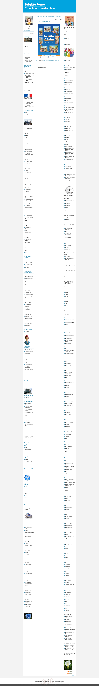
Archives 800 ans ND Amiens (70, 67)
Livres (66, 471)
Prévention (67, 518)
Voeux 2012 (67, 601)
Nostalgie (26, 585)
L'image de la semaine (69, 444)
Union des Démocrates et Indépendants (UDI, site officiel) (69, 149)
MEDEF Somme (27, 90)
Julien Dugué (67, 121)
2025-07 (66, 298)
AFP (26, 522)
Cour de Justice (27, 418)
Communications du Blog (69, 353)
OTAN (26, 499)
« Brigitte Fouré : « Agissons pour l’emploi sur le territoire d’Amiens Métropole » (49, 16)
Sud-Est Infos (67, 566)
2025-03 (66, 303)
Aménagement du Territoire (69, 322)
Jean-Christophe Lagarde (69, 107)
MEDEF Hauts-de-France (29, 88)
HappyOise (27, 566)
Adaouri (66, 645)
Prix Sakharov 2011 (68, 529)
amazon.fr (26, 135)
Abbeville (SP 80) (28, 274)
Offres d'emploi (67, 500)
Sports (66, 562)
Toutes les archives (68, 307)
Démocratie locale (68, 363)
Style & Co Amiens (28, 604)
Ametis (26, 137)
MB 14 (66, 132)
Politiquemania (67, 249)
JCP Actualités (67, 428)
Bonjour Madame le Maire (69, 338)
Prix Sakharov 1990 (68, 520)
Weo (26, 609)
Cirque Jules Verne (28, 168)
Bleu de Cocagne (28, 156)
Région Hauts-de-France (69, 536)
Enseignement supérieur (69, 394)
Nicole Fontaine (67, 135)
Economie (67, 385)
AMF (26, 112)
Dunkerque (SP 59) (28, 302)
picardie (65, 282)
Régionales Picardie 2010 (69, 538)
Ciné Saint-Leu (27, 163)
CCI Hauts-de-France (28, 71)
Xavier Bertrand (68, 166)
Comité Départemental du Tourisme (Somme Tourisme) (29, 76)
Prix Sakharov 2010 (68, 527)
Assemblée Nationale (28, 349)
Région (66, 534)
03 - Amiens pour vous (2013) (70, 180)
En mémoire (67, 392)
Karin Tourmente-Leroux (69, 123)
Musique (66, 498)
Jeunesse (67, 436)
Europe (66, 398)
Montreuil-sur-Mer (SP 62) (29, 312)
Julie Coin (67, 119)
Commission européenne (29, 412)
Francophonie (67, 412)
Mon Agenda (67, 477)
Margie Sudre (67, 128)
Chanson (66, 346)
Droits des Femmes (68, 380)
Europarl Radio (27, 422)
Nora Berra (67, 137)
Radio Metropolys (28, 592)
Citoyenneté (67, 348)
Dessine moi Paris (68, 365)
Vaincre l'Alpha (67, 582)
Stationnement (67, 564)
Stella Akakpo (67, 144)
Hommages (67, 424)
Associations (67, 330)
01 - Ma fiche (67, 256)
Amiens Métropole (68, 326)
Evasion (26, 552)
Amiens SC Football (28, 147)
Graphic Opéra (67, 100)
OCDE (26, 490)
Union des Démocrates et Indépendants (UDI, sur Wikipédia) (69, 153)
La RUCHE (67, 448)
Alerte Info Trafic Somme (69, 317)
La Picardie (27, 331)
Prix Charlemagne (67, 283)
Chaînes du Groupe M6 (29, 538)
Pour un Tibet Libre (68, 516)
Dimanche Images (68, 370)
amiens (69, 281)
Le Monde (26, 578)
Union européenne (68, 580)
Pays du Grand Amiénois (69, 511)
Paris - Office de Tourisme (29, 384)
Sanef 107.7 (27, 599)
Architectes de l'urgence (29, 151)
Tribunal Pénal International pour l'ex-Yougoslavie (28, 508)
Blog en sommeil (68, 621)
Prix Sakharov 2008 (68, 523)
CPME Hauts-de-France (29, 82)
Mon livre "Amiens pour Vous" (70, 482)
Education (67, 387)
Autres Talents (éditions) (69, 80)
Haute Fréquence (28, 189)
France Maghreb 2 (28, 560)
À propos (29, 28)
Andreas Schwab (68, 65)
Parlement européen (28, 434)
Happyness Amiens (28, 564)
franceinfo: (27, 562)
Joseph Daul (67, 117)
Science (66, 548)
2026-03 (66, 289)
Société (66, 557)
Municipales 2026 (68, 496)
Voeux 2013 (67, 603)
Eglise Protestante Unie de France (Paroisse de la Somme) (29, 177)
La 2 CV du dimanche (68, 446)
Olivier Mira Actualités (68, 502)
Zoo (25, 252)
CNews (26, 543)
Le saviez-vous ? (68, 453)
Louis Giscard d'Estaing (69, 126)
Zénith (26, 250)
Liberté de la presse (68, 469)
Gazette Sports (27, 187)
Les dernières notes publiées (49, 681)
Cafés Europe (67, 345)
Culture (66, 361)
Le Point (66, 207)
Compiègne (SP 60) (28, 299)
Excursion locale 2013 (69, 401)
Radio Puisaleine (28, 594)
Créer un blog (47, 679)
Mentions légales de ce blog (40, 682)
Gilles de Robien (68, 98)
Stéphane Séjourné (68, 146)
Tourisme (66, 571)
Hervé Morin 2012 (68, 416)
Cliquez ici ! (27, 397)
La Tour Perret (27, 205)
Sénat (26, 376)
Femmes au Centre (68, 403)
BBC (66, 231)
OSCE (26, 497)
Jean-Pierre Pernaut (68, 114)
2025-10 (66, 296)
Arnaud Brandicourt (68, 69)
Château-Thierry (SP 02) (29, 294)
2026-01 (66, 292)
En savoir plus (71, 684)
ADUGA (26, 133)
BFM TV (26, 530)
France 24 (27, 554)
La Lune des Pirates (28, 203)
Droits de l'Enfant (68, 377)
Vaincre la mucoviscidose (69, 159)
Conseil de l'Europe (28, 449)
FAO (26, 486)
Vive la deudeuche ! (68, 594)
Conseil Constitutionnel (29, 351)
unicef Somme (27, 242)
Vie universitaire (68, 592)
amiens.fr (26, 46)
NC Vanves (67, 247)
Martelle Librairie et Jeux (69, 130)
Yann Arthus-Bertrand (68, 168)
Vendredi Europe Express (69, 584)
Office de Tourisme (28, 232)
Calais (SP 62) (27, 290)
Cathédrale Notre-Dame (29, 159)
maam (26, 220)
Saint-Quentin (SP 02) (28, 318)
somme (65, 279)
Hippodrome (27, 191)
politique (68, 279)
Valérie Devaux (67, 161)
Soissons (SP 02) (28, 321)
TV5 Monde (27, 608)
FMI (25, 488)
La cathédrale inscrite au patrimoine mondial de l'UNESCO (29, 200)
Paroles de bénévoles (68, 507)
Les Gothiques (27, 213)
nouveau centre (70, 282)
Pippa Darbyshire (68, 141)
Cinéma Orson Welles (28, 165)
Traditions (67, 573)
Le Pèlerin (26, 580)
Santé (66, 546)
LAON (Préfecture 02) (28, 304)
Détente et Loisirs (68, 367)
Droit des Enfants (68, 375)
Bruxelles (26, 459)
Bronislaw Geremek (68, 82)
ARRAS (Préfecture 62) (29, 278)
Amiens (66, 324)
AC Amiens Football (28, 128)
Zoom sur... (67, 610)
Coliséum (26, 170)
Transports (67, 575)
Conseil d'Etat (27, 353)
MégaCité (26, 223)
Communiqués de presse (69, 355)
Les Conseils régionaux (29, 369)
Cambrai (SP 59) (28, 292)
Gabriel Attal (67, 96)
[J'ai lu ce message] (97, 684)
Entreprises (67, 396)
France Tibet (67, 44)
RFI (25, 596)
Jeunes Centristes (68, 434)
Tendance (67, 569)
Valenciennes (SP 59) (28, 323)
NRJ (26, 587)
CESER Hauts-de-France (29, 73)
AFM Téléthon (67, 60)
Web (66, 608)
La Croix (26, 571)
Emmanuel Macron (68, 87)
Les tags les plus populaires (59, 681)
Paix (66, 505)
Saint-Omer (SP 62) (28, 316)
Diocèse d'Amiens (28, 172)
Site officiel (27, 267)
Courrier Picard (27, 547)
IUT (25, 194)
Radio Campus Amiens (29, 590)
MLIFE (26, 225)
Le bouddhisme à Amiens (29, 207)
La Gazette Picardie (28, 573)
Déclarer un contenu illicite (31, 682)
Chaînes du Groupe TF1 (29, 539)
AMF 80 (26, 114)
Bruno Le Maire (67, 84)
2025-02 (66, 305)
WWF (66, 164)
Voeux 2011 (67, 599)
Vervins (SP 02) (27, 325)
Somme (66, 560)
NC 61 (66, 243)
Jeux (66, 438)
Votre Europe (67, 605)
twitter (72, 281)
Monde (66, 487)
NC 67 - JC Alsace (68, 245)
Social (66, 555)
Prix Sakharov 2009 (68, 525)
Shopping (66, 553)
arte (25, 525)
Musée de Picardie (28, 230)
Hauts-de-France (68, 414)
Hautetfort (52, 679)
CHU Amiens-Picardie (28, 161)
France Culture (67, 203)
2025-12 (66, 294)
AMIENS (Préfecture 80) (29, 276)
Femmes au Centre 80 (69, 405)
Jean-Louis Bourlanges (69, 112)
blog (70, 682)
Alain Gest (67, 62)
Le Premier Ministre (28, 364)
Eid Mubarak (67, 619)
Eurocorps (27, 420)
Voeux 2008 (67, 596)
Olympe (66, 139)
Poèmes (66, 514)
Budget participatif (68, 343)
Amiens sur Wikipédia (28, 149)
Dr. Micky (26, 174)
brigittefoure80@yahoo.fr (29, 26)
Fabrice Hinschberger (69, 91)
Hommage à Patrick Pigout (69, 422)
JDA (26, 48)
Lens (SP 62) (27, 306)
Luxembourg (27, 463)
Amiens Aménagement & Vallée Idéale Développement (29, 142)
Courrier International (28, 545)
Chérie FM (27, 541)
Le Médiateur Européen (29, 427)
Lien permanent (51, 60)
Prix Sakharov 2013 (68, 532)
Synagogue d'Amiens (28, 235)
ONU (26, 495)
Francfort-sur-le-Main (28, 461)
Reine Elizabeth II (68, 542)
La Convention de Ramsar (29, 262)
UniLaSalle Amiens (28, 244)
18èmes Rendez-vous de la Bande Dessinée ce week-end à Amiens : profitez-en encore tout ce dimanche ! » (52, 17)
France (66, 410)
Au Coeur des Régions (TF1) (70, 78)
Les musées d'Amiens (28, 215)
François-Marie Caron (69, 93)
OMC (26, 493)
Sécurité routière (68, 551)
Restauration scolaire (68, 544)
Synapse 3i (27, 237)
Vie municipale (67, 590)
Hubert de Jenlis (68, 105)
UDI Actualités (67, 578)
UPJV (26, 248)
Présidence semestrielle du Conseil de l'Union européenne (29, 437)
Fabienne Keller (67, 89)
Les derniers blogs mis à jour (39, 681)
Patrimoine (67, 509)
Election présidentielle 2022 (69, 389)
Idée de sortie (67, 426)
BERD (26, 447)
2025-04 (66, 301)
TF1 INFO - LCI (27, 606)
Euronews (26, 548)
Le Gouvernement (28, 362)
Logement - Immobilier (69, 473)
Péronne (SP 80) (28, 314)
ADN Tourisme (27, 131)
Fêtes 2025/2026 (68, 407)
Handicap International (69, 102)
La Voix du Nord (27, 575)
